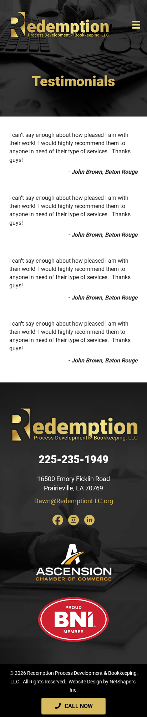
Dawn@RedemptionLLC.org (73, 501)
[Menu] (136, 24)
